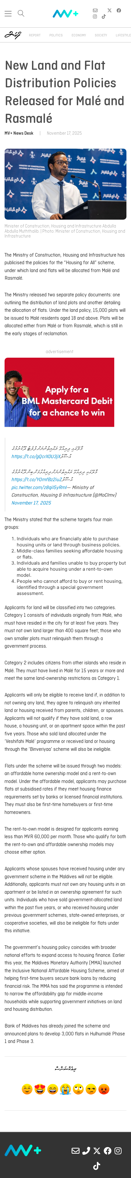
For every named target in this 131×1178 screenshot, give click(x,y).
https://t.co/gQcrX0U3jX (35, 456)
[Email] (75, 1151)
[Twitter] (97, 1151)
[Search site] (21, 14)
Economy (79, 35)
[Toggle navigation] (8, 13)
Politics (56, 35)
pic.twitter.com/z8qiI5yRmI (38, 487)
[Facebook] (107, 1151)
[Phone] (86, 1151)
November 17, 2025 (31, 503)
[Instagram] (118, 1151)
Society (101, 35)
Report (35, 35)
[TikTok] (97, 1166)
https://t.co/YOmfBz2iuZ (36, 479)
